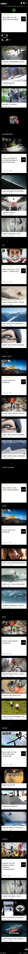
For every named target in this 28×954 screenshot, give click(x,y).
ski (5, 6)
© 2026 (20, 952)
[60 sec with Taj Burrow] (14, 366)
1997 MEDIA (3, 953)
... (15, 241)
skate (15, 6)
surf (18, 6)
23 (18, 130)
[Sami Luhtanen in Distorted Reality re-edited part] (14, 144)
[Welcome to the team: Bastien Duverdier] (14, 738)
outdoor (21, 6)
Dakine (9, 39)
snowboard (9, 6)
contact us (25, 952)
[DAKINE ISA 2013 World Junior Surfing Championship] (14, 849)
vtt (12, 6)
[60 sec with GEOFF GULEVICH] (14, 627)
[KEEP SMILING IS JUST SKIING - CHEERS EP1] (14, 255)
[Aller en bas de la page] (26, 949)
